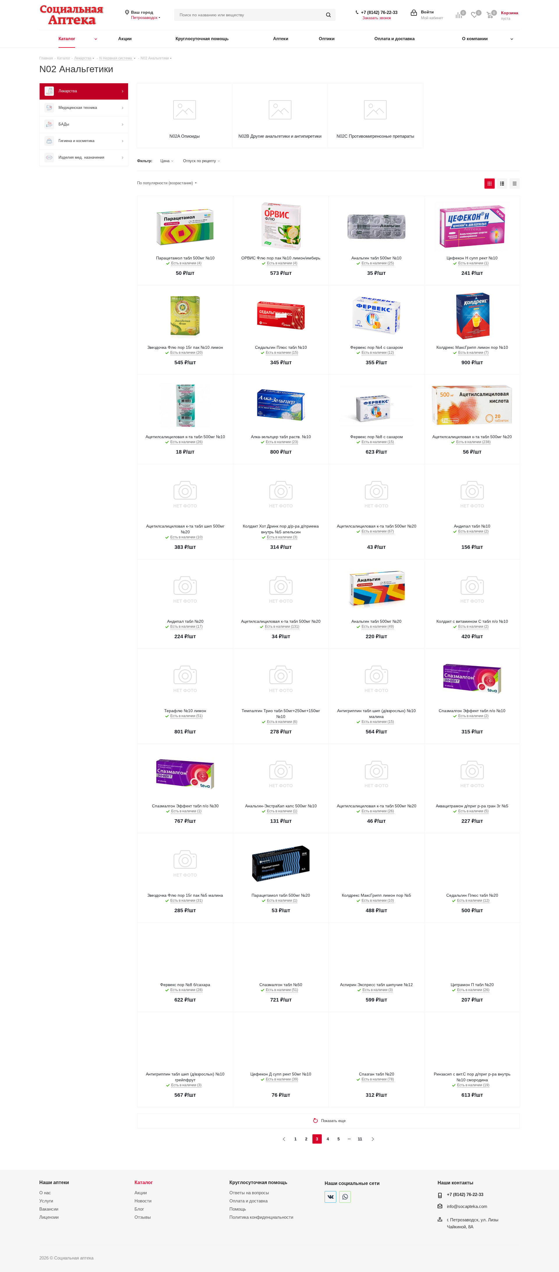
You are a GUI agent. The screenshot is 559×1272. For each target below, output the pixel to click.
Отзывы (143, 1217)
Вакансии (48, 1208)
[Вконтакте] (330, 1197)
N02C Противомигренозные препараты (375, 136)
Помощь (237, 1208)
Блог (139, 1208)
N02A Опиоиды (184, 136)
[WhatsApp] (345, 1197)
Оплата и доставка (248, 1200)
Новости (143, 1200)
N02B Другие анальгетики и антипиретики (279, 136)
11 (360, 1139)
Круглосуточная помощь (258, 1182)
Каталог (144, 1182)
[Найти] (328, 15)
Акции (141, 1192)
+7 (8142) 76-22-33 (379, 12)
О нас (45, 1192)
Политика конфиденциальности (261, 1217)
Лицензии (49, 1217)
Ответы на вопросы (249, 1192)
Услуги (46, 1200)
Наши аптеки (54, 1182)
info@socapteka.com (467, 1206)
